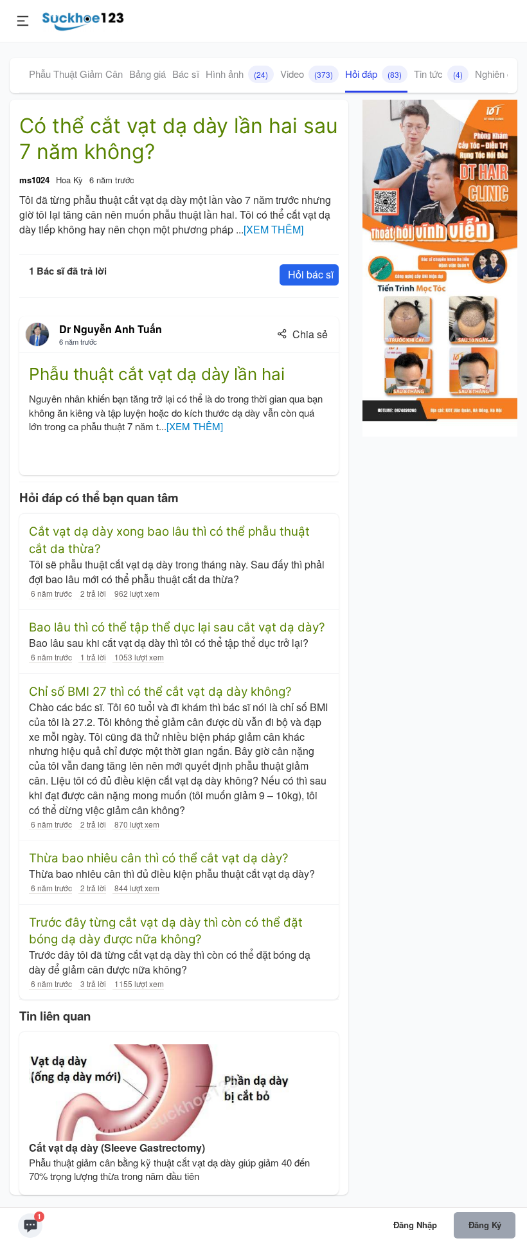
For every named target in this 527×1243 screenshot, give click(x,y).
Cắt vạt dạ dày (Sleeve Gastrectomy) (117, 1147)
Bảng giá (147, 73)
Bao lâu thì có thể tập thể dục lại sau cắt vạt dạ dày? (177, 627)
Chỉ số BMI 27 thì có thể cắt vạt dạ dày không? (160, 691)
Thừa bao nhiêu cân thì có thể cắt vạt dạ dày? (159, 858)
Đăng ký (485, 1225)
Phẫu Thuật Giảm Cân (76, 73)
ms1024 (34, 180)
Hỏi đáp (373, 73)
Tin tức (438, 73)
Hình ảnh (237, 73)
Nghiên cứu (499, 73)
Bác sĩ (185, 73)
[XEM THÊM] (273, 229)
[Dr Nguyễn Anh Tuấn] (37, 334)
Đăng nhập (415, 1225)
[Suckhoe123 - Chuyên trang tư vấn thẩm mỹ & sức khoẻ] (83, 19)
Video (306, 73)
